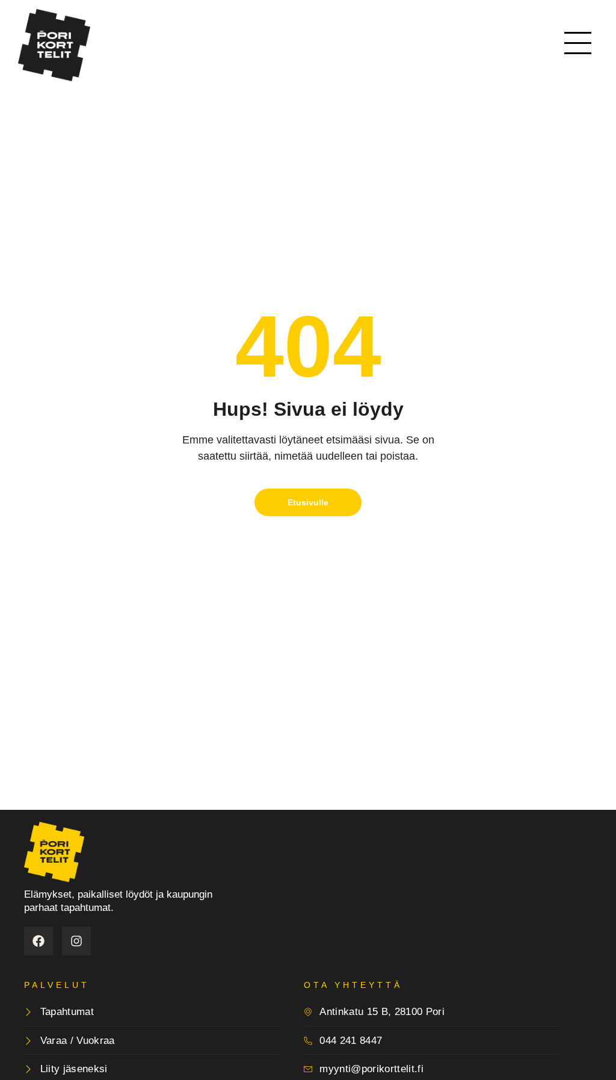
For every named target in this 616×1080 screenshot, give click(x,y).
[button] (578, 45)
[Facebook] (38, 941)
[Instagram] (76, 941)
